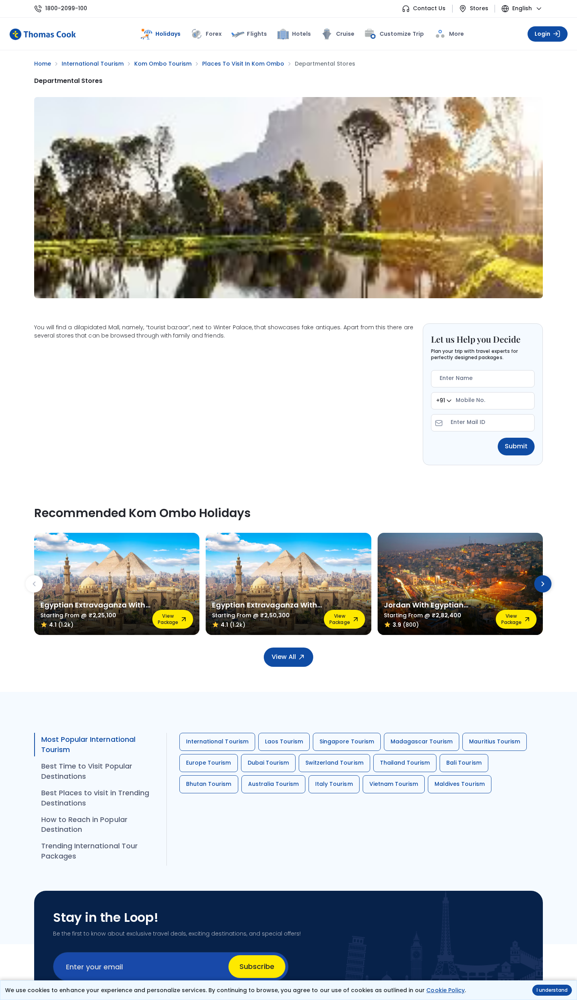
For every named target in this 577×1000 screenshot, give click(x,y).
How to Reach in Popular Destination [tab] (84, 825)
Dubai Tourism (268, 763)
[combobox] (443, 401)
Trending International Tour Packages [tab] (89, 851)
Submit (516, 446)
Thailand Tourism (405, 763)
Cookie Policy (445, 990)
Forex (214, 34)
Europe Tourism (208, 763)
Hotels (301, 34)
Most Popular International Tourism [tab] (88, 744)
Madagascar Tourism (422, 741)
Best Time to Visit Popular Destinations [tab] (86, 771)
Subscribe (256, 966)
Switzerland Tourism (334, 763)
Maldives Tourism (460, 784)
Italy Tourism (333, 784)
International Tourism (217, 741)
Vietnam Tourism (393, 784)
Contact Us (429, 8)
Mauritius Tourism (494, 741)
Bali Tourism (463, 763)
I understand (552, 990)
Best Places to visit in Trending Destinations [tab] (95, 798)
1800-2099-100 (66, 8)
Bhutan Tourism (209, 784)
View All (284, 656)
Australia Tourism (273, 784)
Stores (479, 8)
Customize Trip (401, 32)
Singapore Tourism (347, 741)
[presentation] (34, 584)
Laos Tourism (284, 741)
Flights (257, 34)
